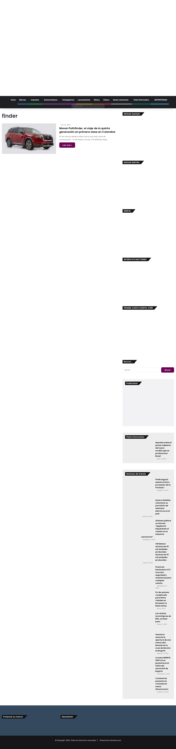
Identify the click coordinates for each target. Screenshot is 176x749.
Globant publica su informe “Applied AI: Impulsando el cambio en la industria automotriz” (156, 528)
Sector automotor (121, 100)
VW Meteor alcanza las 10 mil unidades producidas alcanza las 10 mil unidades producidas (162, 552)
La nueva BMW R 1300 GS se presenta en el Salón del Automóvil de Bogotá (162, 664)
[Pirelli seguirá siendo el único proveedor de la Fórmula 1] (139, 487)
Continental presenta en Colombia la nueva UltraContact (161, 683)
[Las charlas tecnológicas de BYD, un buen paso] (139, 621)
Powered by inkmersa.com (110, 740)
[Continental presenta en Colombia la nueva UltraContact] (139, 686)
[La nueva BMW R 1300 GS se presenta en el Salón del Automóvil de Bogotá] (139, 665)
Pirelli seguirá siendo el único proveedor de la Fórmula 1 (162, 483)
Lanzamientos (84, 100)
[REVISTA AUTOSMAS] (88, 46)
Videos (106, 100)
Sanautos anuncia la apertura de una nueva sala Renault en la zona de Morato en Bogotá (163, 642)
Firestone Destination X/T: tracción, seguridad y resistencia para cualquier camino (163, 575)
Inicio (13, 100)
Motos (97, 100)
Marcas (22, 100)
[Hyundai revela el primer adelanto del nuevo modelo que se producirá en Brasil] (139, 451)
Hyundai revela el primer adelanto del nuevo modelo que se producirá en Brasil (163, 449)
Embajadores (68, 100)
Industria (35, 100)
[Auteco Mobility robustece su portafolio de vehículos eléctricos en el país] (139, 507)
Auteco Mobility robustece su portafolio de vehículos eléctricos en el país (162, 507)
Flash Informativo (141, 100)
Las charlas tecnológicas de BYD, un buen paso (163, 617)
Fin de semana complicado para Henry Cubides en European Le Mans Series (162, 599)
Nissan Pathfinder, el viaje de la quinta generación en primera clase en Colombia (87, 130)
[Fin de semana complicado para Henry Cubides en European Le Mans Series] (139, 600)
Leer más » (67, 145)
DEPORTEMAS (160, 100)
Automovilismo (50, 100)
